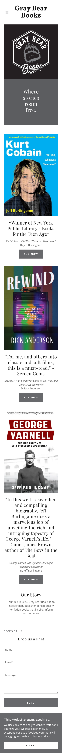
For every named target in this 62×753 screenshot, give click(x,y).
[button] (8, 12)
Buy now (31, 397)
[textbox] (31, 649)
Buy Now (31, 253)
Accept (31, 745)
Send (31, 702)
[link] (31, 12)
